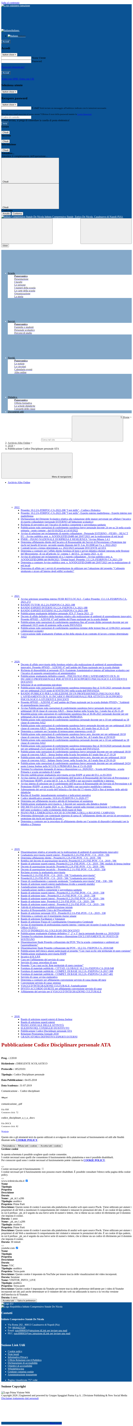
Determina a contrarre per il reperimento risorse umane (48, 916)
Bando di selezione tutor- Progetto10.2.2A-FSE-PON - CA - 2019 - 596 (58, 901)
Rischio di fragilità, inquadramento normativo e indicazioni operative (56, 795)
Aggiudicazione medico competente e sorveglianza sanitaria (51, 889)
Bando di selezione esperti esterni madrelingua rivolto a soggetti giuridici (58, 884)
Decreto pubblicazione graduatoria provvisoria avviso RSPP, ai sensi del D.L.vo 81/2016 (66, 775)
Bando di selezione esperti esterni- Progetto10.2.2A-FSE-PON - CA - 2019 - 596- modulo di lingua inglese (75, 863)
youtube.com (8, 1248)
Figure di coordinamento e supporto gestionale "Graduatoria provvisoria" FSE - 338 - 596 (67, 881)
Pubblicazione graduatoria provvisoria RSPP (43, 953)
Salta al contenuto (10, 2)
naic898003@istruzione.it (41, 1330)
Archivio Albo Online (19, 442)
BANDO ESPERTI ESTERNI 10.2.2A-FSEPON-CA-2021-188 (54, 610)
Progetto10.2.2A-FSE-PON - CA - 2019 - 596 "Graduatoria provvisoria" (58, 878)
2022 (17, 507)
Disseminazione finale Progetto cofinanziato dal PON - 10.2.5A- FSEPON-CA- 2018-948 (67, 948)
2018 (10, 445)
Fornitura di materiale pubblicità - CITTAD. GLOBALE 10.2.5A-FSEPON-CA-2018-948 (67, 968)
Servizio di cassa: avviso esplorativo (39, 977)
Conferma (17, 213)
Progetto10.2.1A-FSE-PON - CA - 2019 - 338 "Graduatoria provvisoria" (58, 875)
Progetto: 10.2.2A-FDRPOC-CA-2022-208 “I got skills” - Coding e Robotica (60, 510)
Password (37, 61)
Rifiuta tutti (27, 1146)
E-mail (35, 108)
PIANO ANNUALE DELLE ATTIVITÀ (42, 1025)
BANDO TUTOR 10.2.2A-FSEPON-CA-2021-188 (48, 604)
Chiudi (5, 132)
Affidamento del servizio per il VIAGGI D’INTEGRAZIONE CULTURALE (61, 991)
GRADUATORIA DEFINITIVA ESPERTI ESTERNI (49, 1036)
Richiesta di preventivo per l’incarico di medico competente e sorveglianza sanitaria (63, 524)
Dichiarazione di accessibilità (22, 1363)
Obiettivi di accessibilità (20, 1365)
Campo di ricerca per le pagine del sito (21, 439)
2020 (17, 661)
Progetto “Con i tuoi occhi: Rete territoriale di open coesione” (52, 965)
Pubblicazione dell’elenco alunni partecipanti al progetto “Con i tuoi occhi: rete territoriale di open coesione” (76, 950)
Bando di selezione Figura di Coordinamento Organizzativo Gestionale (57, 921)
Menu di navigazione (61, 477)
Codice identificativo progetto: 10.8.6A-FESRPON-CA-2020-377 (55, 798)
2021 (17, 596)
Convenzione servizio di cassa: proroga (41, 982)
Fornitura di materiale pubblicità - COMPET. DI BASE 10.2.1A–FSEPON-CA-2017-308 (67, 971)
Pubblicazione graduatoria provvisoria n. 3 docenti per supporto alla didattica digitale (64, 804)
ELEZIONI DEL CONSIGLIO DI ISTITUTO (45, 1028)
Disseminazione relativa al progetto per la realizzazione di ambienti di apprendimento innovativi (69, 852)
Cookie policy (15, 1351)
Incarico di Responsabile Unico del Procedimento (46, 910)
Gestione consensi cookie (21, 1371)
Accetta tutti (51, 1146)
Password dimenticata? (13, 67)
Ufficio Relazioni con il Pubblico (25, 1360)
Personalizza (9, 1146)
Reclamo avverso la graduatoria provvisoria (43, 872)
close (5, 245)
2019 (17, 849)
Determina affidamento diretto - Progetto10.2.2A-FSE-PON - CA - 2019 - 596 (61, 858)
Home (126, 417)
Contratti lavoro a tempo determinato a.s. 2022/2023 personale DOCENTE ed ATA (63, 548)
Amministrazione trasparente (22, 1374)
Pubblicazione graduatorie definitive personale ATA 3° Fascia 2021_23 (57, 613)
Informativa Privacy (18, 1357)
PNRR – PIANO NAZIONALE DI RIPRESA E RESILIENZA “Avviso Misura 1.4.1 (65, 539)
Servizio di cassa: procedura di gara (39, 962)
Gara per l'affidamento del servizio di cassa (43, 959)
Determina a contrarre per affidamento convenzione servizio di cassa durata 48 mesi (63, 980)
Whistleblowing (16, 1368)
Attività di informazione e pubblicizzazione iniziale (47, 907)
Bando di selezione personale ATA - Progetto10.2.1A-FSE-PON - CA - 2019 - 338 (63, 913)
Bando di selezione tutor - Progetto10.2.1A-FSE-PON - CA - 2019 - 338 (58, 895)
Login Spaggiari (84, 114)
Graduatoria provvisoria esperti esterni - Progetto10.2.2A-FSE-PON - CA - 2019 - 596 (65, 855)
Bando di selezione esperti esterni (38, 1022)
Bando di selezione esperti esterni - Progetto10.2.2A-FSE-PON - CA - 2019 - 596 (62, 904)
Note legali (13, 1354)
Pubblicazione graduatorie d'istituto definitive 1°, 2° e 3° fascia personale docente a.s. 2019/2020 (70, 933)
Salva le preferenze (26, 1300)
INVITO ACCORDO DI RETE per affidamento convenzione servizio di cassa (61, 988)
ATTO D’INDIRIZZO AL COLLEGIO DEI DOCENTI (50, 930)
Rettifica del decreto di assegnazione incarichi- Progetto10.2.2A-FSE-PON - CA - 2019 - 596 (68, 860)
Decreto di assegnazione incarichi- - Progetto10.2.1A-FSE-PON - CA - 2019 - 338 (63, 869)
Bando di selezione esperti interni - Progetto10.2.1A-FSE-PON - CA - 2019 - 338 (62, 892)
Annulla (6, 213)
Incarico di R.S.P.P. (30, 956)
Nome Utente (39, 57)
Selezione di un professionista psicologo (41, 684)
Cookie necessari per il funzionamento (21, 1169)
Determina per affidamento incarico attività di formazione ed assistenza (57, 801)
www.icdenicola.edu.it (13, 1181)
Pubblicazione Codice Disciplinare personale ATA (46, 1031)
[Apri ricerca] (106, 231)
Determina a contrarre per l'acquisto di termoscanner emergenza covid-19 (58, 731)
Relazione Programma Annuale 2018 (40, 1033)
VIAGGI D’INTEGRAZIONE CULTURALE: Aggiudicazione (54, 985)
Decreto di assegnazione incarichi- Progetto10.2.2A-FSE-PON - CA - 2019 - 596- (63, 866)
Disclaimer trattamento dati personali (20, 1398)
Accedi (6, 42)
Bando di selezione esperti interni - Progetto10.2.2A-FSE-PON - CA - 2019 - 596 (62, 898)
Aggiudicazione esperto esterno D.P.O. (40, 887)
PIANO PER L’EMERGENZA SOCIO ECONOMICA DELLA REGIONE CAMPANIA (68, 812)
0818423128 (18, 1327)
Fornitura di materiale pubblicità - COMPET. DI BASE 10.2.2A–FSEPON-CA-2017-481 (67, 974)
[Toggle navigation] (27, 231)
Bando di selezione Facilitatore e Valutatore (43, 919)
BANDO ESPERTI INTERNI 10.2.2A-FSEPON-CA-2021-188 (54, 607)
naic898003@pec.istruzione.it (42, 1333)
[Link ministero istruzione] (15, 5)
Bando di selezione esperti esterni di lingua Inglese (46, 1019)
